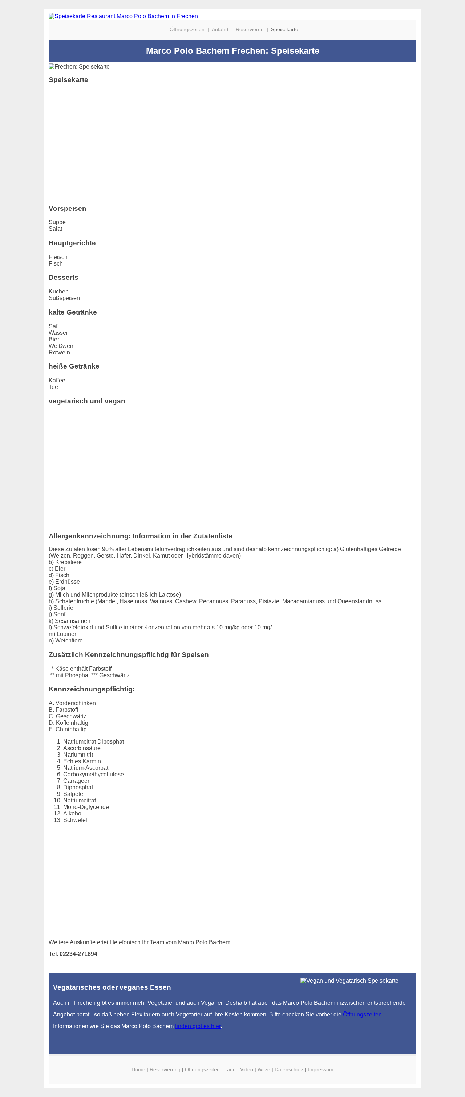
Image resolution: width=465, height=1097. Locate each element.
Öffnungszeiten (187, 29)
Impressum (320, 1069)
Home (138, 1069)
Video (246, 1069)
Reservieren (250, 29)
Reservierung (165, 1069)
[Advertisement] (232, 147)
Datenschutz (289, 1069)
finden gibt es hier (198, 1026)
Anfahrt (220, 29)
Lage (230, 1069)
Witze (264, 1069)
